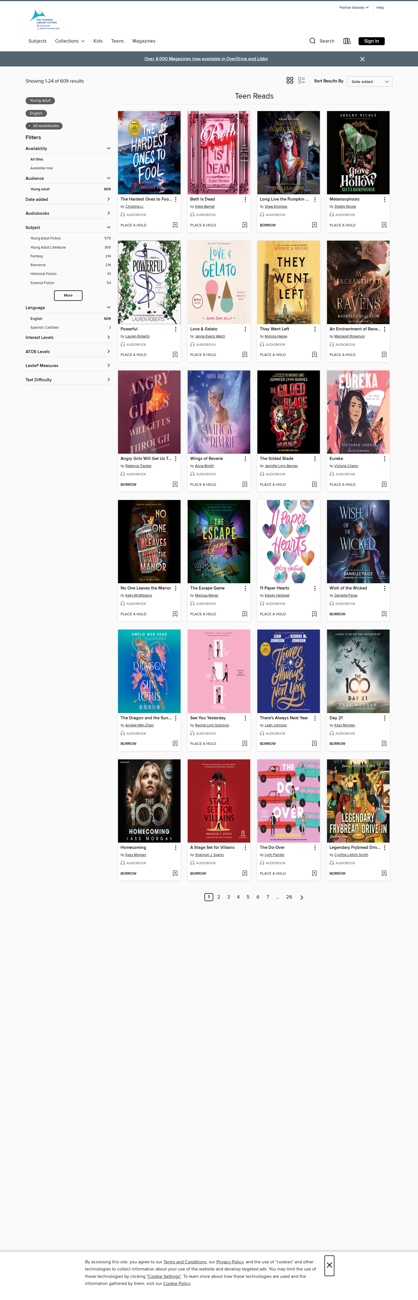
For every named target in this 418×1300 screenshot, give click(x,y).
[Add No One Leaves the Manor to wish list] (175, 614)
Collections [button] (68, 41)
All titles (36, 159)
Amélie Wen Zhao (139, 725)
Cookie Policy (176, 1283)
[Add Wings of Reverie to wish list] (244, 485)
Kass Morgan (344, 725)
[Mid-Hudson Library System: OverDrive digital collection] (44, 19)
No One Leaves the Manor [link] (146, 588)
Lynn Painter (274, 855)
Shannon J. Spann (209, 855)
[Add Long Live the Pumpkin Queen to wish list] (314, 225)
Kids (98, 41)
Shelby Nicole (345, 206)
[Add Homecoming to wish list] (175, 874)
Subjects (37, 41)
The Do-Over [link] (272, 847)
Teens (117, 41)
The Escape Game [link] (207, 588)
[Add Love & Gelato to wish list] (244, 355)
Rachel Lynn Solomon (212, 725)
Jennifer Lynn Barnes (281, 466)
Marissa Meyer (206, 595)
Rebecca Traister (138, 466)
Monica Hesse (276, 336)
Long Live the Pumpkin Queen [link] (286, 199)
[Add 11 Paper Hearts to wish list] (314, 614)
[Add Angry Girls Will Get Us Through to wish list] (175, 485)
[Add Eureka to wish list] (384, 485)
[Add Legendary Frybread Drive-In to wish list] (384, 874)
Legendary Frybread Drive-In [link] (356, 847)
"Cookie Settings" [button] (164, 1276)
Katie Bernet (205, 206)
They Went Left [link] (274, 329)
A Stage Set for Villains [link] (212, 847)
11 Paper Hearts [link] (274, 588)
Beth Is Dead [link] (202, 199)
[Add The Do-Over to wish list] (314, 874)
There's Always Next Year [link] (284, 718)
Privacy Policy (229, 1262)
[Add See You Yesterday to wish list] (244, 744)
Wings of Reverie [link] (206, 458)
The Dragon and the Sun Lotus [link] (147, 718)
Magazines (144, 41)
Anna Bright (204, 466)
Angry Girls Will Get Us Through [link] (147, 458)
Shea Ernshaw (276, 206)
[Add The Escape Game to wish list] (244, 614)
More (68, 295)
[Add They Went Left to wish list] (314, 355)
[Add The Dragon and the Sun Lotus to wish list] (175, 744)
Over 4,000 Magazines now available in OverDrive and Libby (206, 59)
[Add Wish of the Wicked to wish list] (384, 614)
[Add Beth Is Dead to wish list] (244, 225)
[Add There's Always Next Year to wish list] (314, 744)
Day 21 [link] (336, 718)
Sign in (371, 41)
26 (289, 897)
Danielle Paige (345, 595)
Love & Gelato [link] (204, 329)
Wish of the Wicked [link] (348, 588)
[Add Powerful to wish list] (175, 355)
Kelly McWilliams (138, 595)
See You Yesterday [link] (208, 718)
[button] (354, 8)
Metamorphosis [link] (344, 199)
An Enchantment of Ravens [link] (356, 329)
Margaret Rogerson (349, 336)
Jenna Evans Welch (210, 336)
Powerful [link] (129, 329)
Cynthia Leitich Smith (351, 855)
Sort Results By (328, 81)
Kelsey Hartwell (277, 595)
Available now (41, 168)
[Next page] (301, 897)
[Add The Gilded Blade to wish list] (314, 485)
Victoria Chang (346, 466)
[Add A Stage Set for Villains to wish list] (244, 874)
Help (380, 8)
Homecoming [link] (133, 847)
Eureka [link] (336, 458)
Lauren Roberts (137, 336)
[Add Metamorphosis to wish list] (384, 225)
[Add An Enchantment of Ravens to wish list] (384, 355)
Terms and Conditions (185, 1262)
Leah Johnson (276, 725)
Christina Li (134, 206)
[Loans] (347, 42)
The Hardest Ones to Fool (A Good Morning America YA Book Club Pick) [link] (147, 199)
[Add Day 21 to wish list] (384, 744)
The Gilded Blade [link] (276, 458)
